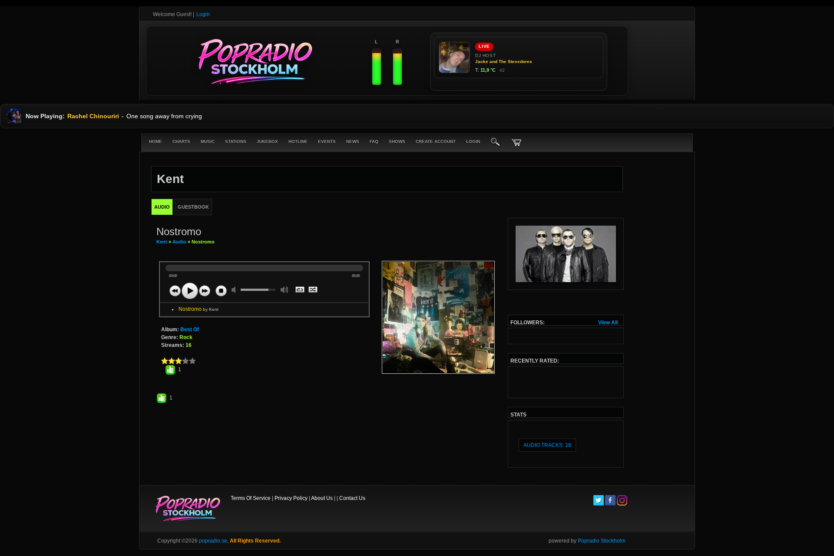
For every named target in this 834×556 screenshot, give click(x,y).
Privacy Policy (291, 498)
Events (327, 141)
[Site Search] (495, 142)
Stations (235, 141)
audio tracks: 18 (547, 445)
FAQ (374, 141)
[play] (190, 291)
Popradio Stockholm (602, 541)
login (473, 141)
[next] (205, 291)
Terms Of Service (251, 498)
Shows (397, 141)
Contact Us (352, 498)
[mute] (235, 289)
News (352, 141)
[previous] (175, 291)
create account (436, 141)
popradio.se (213, 541)
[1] (164, 360)
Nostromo (198, 309)
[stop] (221, 291)
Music (208, 141)
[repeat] (300, 290)
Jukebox (267, 141)
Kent (161, 241)
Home (155, 141)
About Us (322, 498)
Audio (179, 241)
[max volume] (284, 289)
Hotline (298, 141)
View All (608, 323)
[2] (168, 360)
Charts (181, 141)
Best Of (189, 329)
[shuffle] (313, 290)
